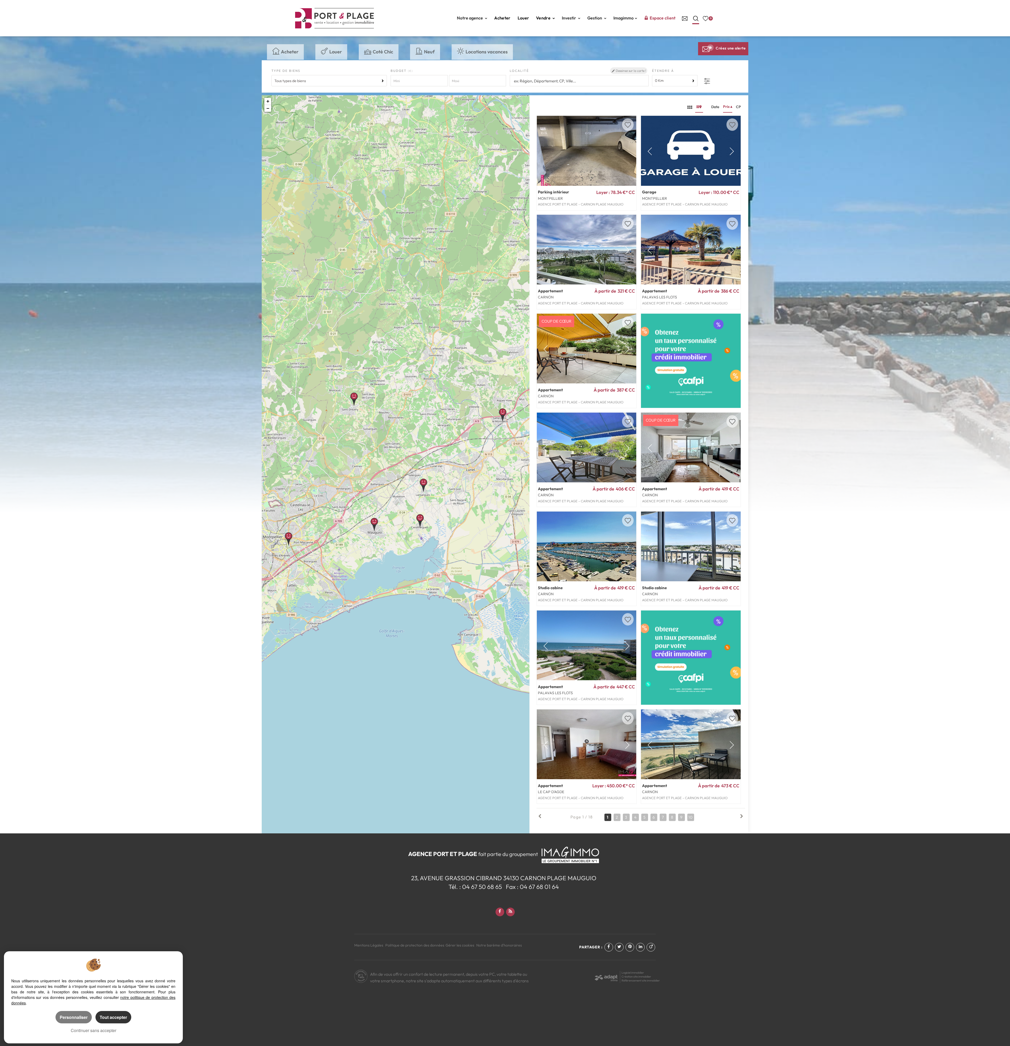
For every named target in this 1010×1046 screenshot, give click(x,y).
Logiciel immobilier (633, 972)
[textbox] (578, 81)
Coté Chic (383, 52)
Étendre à (663, 71)
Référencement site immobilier (641, 980)
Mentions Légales (368, 945)
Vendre (543, 18)
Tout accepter (113, 1017)
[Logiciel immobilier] (606, 976)
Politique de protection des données (414, 945)
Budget (399, 71)
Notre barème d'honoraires (499, 945)
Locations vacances (487, 52)
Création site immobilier (636, 976)
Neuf (429, 52)
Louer (523, 18)
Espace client (663, 18)
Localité (519, 71)
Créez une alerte (731, 48)
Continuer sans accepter (93, 1030)
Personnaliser (74, 1017)
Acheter (502, 18)
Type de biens (285, 71)
